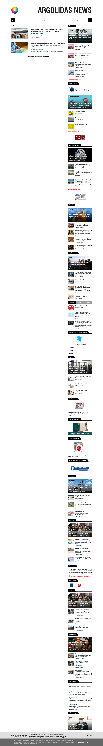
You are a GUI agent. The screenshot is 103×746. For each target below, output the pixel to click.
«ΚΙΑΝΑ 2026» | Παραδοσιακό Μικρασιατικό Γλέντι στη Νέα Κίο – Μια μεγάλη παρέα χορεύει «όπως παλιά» (83, 541)
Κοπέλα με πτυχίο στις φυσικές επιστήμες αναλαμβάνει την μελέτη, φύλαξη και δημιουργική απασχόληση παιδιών (47, 45)
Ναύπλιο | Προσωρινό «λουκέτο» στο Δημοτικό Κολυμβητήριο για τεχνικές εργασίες (82, 497)
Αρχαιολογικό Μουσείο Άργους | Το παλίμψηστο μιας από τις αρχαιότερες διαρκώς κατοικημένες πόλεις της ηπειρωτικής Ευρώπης (83, 182)
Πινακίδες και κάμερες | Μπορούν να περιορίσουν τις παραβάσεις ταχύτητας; (79, 264)
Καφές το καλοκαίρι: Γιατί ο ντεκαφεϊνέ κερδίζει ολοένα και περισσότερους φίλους (79, 216)
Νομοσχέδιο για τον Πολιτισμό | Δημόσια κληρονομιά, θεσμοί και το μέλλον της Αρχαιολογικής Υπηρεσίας (83, 173)
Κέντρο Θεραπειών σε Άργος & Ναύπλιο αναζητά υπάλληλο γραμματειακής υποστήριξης (78, 368)
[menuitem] (13, 20)
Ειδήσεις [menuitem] (18, 20)
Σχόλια (88, 302)
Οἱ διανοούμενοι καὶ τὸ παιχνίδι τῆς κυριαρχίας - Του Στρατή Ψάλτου (80, 687)
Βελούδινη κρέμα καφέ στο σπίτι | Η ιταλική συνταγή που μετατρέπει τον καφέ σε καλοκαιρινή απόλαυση (83, 232)
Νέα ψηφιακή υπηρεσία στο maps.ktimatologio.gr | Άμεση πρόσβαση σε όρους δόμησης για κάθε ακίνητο (83, 314)
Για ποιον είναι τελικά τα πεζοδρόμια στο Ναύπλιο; (83, 280)
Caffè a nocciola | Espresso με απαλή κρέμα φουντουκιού (83, 224)
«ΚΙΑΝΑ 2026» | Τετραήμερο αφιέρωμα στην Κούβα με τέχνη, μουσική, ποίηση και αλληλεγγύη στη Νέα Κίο (82, 550)
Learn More (81, 742)
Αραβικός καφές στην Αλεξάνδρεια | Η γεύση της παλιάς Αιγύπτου (83, 246)
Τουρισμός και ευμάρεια (80, 118)
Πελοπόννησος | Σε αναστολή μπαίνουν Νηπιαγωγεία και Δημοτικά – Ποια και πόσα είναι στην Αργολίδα (82, 612)
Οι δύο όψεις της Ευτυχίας (81, 124)
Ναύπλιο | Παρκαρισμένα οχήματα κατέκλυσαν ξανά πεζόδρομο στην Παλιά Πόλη (83, 274)
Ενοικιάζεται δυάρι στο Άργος (82, 384)
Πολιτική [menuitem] (33, 20)
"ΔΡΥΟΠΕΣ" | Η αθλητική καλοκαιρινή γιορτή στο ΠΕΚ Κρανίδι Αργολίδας (81, 513)
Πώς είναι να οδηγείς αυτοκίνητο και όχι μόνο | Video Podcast (83, 295)
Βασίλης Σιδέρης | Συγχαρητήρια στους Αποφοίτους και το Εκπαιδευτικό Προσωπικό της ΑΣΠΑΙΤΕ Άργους (48, 30)
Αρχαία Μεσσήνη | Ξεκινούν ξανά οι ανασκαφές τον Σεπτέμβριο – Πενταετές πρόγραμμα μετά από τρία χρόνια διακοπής (79, 645)
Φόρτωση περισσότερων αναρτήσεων (38, 56)
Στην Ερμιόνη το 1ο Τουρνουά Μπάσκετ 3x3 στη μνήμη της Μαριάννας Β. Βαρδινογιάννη (80, 487)
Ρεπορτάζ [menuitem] (65, 20)
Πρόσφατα (80, 302)
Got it (87, 742)
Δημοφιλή (72, 302)
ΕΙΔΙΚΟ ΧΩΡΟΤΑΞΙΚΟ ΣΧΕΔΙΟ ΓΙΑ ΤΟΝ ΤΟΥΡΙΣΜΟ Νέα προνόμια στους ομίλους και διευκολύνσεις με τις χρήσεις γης (83, 56)
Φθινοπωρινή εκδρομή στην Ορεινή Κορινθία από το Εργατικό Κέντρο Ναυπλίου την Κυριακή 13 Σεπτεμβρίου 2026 (80, 36)
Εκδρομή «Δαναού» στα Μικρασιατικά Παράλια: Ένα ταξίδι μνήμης (83, 64)
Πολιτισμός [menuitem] (42, 20)
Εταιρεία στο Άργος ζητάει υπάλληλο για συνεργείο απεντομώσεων (81, 392)
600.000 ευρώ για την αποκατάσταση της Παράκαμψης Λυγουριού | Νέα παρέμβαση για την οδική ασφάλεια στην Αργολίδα (83, 288)
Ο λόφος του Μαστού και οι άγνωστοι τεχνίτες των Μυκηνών (82, 165)
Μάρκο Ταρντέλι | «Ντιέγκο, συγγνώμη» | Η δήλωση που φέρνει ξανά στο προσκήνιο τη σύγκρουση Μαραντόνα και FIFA (83, 505)
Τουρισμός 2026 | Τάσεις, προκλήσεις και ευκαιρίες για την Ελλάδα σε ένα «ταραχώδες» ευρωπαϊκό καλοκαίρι (82, 72)
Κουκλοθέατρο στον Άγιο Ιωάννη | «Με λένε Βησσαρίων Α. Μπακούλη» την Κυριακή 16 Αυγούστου (83, 559)
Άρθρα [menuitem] (49, 20)
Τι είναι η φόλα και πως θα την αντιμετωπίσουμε (82, 306)
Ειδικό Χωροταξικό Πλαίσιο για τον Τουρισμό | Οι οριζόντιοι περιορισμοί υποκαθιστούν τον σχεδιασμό (83, 47)
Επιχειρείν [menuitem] (57, 20)
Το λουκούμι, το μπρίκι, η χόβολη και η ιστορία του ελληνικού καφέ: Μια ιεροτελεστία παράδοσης (83, 239)
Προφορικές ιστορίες (80, 111)
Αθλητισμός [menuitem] (74, 20)
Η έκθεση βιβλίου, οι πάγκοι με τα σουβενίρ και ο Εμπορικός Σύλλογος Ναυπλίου (83, 620)
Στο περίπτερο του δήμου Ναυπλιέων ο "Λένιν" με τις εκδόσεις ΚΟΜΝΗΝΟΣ (80, 104)
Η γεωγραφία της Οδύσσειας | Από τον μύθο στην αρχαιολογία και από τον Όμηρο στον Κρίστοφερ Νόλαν (80, 156)
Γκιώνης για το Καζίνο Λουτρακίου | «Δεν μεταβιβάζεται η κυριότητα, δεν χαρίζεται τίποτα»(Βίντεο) (83, 655)
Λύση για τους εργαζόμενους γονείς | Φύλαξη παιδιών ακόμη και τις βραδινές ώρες (83, 378)
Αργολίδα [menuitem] (25, 20)
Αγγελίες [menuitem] (83, 20)
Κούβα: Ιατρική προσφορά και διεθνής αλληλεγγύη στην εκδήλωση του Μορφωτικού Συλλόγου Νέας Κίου (79, 531)
